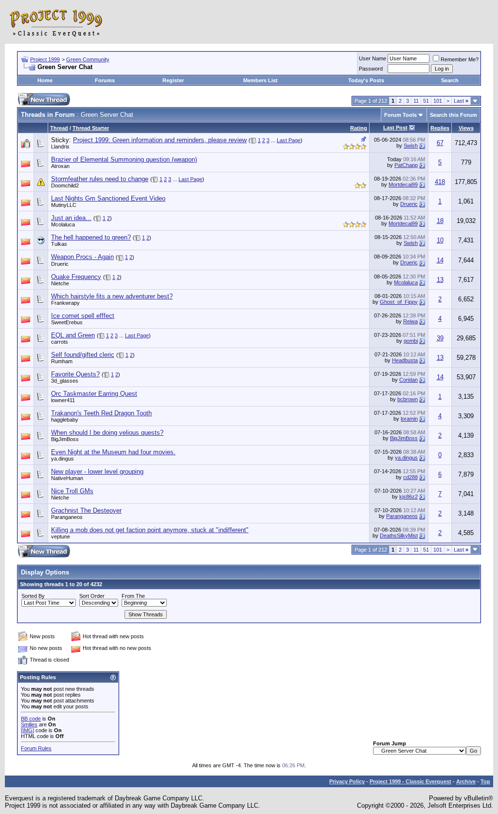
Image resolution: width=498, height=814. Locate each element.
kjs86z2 (408, 497)
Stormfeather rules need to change (99, 179)
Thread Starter (90, 128)
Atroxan (60, 166)
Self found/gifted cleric (82, 354)
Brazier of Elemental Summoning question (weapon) (124, 159)
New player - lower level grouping (97, 471)
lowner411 (63, 400)
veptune (60, 536)
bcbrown (407, 399)
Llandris (60, 146)
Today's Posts (366, 80)
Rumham (61, 361)
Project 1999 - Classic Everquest (410, 781)
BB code (31, 719)
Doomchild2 (65, 185)
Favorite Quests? (75, 374)
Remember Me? (460, 59)
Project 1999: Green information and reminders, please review (160, 140)
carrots (59, 342)
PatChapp (406, 165)
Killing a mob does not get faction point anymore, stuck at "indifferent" (150, 530)
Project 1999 (45, 59)
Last (461, 101)
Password (371, 69)
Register (173, 80)
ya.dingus (62, 459)
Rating (358, 128)
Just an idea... (71, 218)
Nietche (60, 283)
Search (450, 80)
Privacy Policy (347, 781)
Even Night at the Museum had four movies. (113, 452)
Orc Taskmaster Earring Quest (94, 393)
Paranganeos (67, 517)
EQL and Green (73, 335)
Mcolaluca (63, 224)
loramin (409, 419)
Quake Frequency (76, 276)
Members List (260, 80)
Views (466, 128)
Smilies (29, 724)
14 (440, 260)
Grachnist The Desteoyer (86, 510)
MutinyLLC (63, 205)
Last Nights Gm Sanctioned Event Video (108, 198)
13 (440, 279)
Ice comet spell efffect (82, 315)
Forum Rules (36, 748)
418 (440, 181)
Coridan (408, 380)
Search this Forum (453, 115)
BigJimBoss (65, 439)
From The (133, 596)
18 (440, 220)
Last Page (289, 140)
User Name (372, 58)
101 (437, 101)
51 (426, 101)
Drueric (409, 204)
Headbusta (405, 360)
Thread (59, 128)
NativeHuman (67, 478)
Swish (411, 145)
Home (45, 80)
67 (440, 143)
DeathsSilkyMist (399, 535)
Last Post (395, 127)
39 (440, 338)
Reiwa (410, 321)
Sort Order (92, 596)
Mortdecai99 (403, 184)
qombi (411, 341)
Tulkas (59, 244)
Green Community (87, 59)
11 (416, 101)
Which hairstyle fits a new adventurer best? (112, 296)
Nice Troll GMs (72, 491)
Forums (105, 80)
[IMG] (27, 730)
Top (485, 781)
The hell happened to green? (91, 237)
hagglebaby (64, 420)
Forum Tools (400, 115)
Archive (466, 781)
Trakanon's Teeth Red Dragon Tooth (101, 413)
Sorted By (33, 596)
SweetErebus (67, 322)
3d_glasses (64, 381)
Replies (439, 128)
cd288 (410, 477)
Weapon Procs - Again (82, 256)
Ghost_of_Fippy (399, 302)
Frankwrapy (65, 303)
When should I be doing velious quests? (107, 432)
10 (440, 240)
